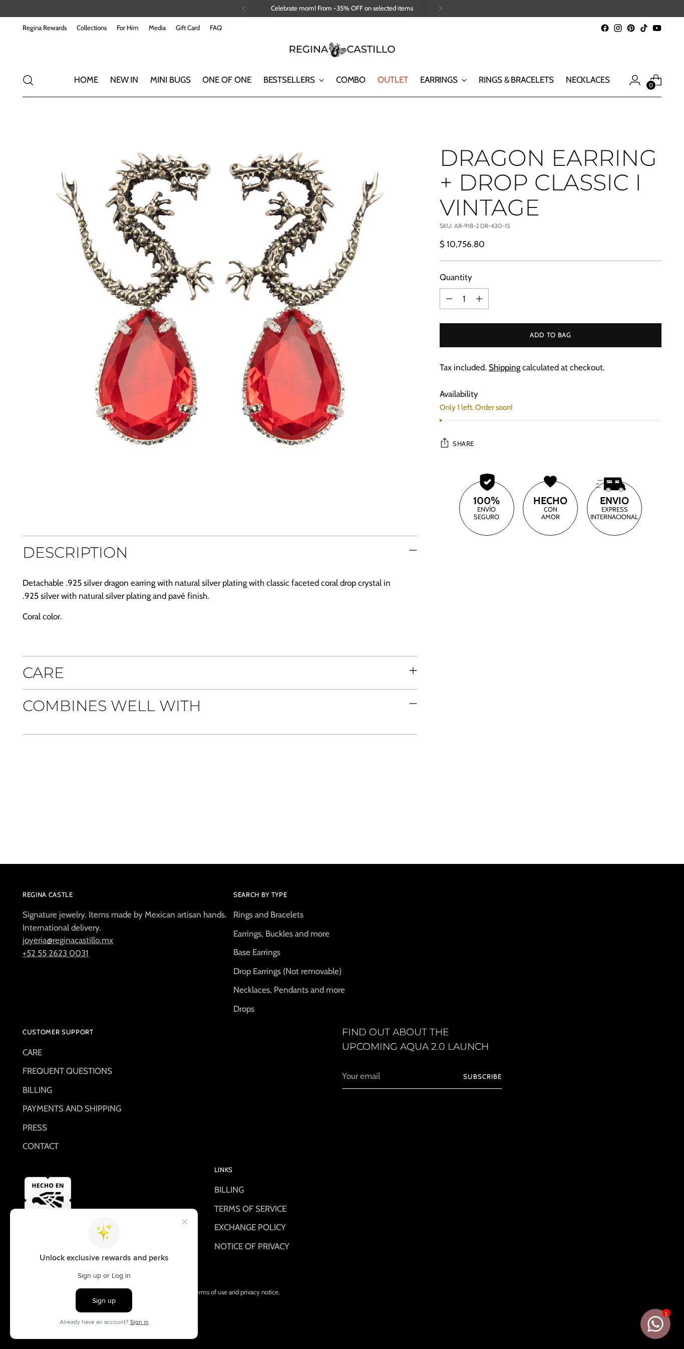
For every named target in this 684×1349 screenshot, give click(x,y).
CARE (32, 1052)
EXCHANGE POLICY (250, 1227)
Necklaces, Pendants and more (289, 990)
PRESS (35, 1127)
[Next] (440, 8)
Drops (243, 1009)
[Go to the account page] (635, 80)
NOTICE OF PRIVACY (251, 1246)
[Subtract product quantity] (449, 299)
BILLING (37, 1090)
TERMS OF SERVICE (250, 1209)
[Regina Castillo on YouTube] (656, 28)
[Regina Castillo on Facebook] (604, 28)
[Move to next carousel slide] (652, 829)
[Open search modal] (28, 80)
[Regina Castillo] (342, 49)
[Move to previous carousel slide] (629, 829)
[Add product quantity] (479, 299)
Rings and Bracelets (268, 915)
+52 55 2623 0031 (56, 953)
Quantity (456, 277)
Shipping (504, 367)
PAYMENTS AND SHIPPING (72, 1108)
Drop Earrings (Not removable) (287, 971)
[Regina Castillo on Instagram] (617, 28)
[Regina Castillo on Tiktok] (643, 28)
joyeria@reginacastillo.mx (68, 940)
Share (463, 443)
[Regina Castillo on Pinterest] (630, 28)
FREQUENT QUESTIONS (67, 1071)
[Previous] (244, 8)
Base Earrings (256, 952)
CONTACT (41, 1146)
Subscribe (482, 1076)
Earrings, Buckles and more (281, 934)
